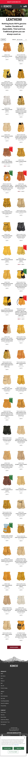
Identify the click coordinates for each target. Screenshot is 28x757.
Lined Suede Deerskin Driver (21, 586)
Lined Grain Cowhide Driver (7, 635)
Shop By (3, 39)
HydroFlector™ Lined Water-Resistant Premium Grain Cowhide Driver (21, 561)
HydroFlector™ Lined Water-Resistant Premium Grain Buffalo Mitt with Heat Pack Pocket (7, 187)
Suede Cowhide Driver (21, 161)
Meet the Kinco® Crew (5, 722)
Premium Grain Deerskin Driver (7, 260)
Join (23, 735)
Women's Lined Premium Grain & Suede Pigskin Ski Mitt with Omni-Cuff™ (21, 138)
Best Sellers (3, 676)
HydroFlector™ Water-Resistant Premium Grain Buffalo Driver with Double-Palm (7, 85)
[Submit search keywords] (21, 6)
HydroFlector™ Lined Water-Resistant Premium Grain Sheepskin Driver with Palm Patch (21, 285)
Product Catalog (4, 688)
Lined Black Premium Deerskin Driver (21, 236)
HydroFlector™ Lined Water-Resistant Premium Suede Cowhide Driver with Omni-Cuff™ (21, 85)
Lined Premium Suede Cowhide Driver (7, 514)
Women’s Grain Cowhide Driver (21, 465)
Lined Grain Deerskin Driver (21, 260)
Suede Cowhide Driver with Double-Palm (7, 212)
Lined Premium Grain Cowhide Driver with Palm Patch (21, 414)
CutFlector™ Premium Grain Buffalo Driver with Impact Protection (21, 636)
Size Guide (3, 698)
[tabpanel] (14, 344)
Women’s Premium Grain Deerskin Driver (7, 284)
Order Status (3, 712)
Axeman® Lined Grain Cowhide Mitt (7, 389)
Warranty (2, 714)
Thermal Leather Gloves (21, 81)
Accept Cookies (7, 748)
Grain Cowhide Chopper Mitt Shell (7, 137)
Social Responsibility (5, 700)
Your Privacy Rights (13, 751)
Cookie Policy (16, 744)
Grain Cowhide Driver (21, 212)
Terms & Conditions (5, 703)
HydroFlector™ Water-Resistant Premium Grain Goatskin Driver (21, 610)
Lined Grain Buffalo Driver (21, 364)
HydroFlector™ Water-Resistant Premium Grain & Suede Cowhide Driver (7, 340)
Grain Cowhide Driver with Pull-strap (21, 514)
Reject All (19, 748)
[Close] (24, 737)
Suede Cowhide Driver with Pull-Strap (7, 236)
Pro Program (3, 724)
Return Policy (3, 717)
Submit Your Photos (5, 719)
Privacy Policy (3, 705)
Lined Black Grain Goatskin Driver (7, 440)
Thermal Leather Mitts (21, 54)
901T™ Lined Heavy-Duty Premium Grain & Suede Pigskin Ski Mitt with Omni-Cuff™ (21, 58)
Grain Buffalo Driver (7, 56)
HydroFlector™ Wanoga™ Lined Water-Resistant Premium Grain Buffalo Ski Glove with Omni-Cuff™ (21, 313)
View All (2, 685)
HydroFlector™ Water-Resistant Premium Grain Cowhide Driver (21, 441)
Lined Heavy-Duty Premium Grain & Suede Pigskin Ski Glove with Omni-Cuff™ (20, 111)
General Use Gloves (7, 411)
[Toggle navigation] (2, 6)
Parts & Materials (4, 696)
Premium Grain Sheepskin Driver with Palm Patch (7, 311)
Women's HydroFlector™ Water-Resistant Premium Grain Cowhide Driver (7, 466)
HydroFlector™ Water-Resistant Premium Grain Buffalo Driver (21, 187)
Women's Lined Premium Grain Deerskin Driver (21, 389)
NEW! (2, 673)
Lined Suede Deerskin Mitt (21, 537)
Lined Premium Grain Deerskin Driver (21, 339)
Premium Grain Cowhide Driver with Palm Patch (7, 560)
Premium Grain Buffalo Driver (7, 490)
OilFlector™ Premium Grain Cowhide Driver (7, 162)
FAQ (1, 693)
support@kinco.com (15, 730)
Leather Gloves (7, 54)
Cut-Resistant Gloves (21, 633)
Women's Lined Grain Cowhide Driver (7, 610)
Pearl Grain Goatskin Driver (7, 110)
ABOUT (2, 691)
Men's (2, 678)
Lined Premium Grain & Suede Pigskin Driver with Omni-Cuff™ (7, 365)
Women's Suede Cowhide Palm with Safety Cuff (7, 536)
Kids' (2, 683)
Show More (14, 647)
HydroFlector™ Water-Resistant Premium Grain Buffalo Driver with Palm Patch (7, 414)
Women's (3, 680)
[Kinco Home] (8, 6)
